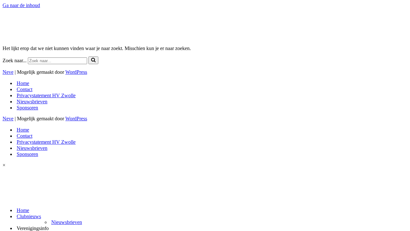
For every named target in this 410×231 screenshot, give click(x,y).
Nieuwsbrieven (66, 222)
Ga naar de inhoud (21, 5)
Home (23, 210)
